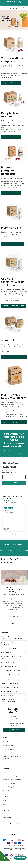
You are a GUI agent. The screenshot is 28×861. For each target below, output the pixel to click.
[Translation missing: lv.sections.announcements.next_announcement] (25, 2)
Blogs (4, 804)
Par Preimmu (7, 801)
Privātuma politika (8, 749)
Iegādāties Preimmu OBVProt (14, 306)
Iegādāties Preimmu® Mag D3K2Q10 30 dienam (13, 421)
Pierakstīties (14, 482)
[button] (3, 7)
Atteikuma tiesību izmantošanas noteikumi (13, 757)
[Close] (10, 859)
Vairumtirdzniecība (8, 745)
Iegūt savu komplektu (11, 83)
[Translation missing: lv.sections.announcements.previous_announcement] (3, 2)
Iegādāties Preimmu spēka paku (13, 356)
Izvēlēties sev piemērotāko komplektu (14, 730)
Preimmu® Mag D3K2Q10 (10, 787)
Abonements (7, 762)
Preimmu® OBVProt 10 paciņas (12, 779)
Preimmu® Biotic (8, 772)
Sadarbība (6, 742)
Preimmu (11, 845)
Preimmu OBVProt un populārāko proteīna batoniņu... (14, 589)
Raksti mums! (7, 817)
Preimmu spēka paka (9, 783)
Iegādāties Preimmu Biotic (13, 244)
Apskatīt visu (5, 566)
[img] (15, 500)
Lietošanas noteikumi (9, 753)
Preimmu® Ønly (7, 790)
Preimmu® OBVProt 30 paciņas (12, 776)
